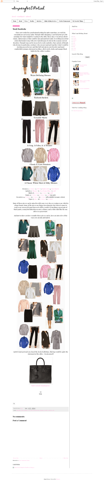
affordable (18, 410)
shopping (41, 410)
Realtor (32, 21)
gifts (74, 43)
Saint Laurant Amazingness (40, 386)
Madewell (45, 189)
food (74, 41)
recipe (74, 48)
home (74, 44)
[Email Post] (26, 408)
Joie (35, 199)
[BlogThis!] (30, 408)
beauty (74, 38)
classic (22, 410)
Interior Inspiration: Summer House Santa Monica (85, 74)
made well (32, 410)
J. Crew (31, 189)
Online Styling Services (50, 21)
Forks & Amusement (64, 21)
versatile (45, 410)
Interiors (39, 21)
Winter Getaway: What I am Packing (85, 81)
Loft (54, 191)
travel (74, 49)
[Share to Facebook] (33, 408)
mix (38, 410)
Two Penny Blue (45, 191)
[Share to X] (31, 408)
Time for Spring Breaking (83, 65)
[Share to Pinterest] (34, 408)
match (36, 410)
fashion (25, 410)
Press (26, 21)
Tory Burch (55, 189)
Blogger (58, 479)
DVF (38, 189)
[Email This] (28, 408)
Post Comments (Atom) (24, 460)
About (20, 21)
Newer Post (15, 458)
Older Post (65, 458)
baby (74, 36)
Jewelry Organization (84, 88)
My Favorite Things (78, 21)
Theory (34, 191)
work (53, 410)
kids (74, 46)
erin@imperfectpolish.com (78, 29)
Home (14, 21)
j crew (29, 410)
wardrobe (50, 410)
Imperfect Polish (28, 8)
